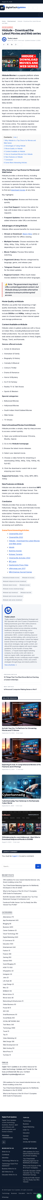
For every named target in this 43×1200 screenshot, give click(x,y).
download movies (18, 190)
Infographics (7, 971)
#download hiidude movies (11, 577)
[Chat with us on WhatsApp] (39, 1196)
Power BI (6, 1008)
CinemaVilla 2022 (16, 537)
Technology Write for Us (10, 1160)
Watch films (27, 234)
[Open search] (30, 8)
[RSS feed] (4, 1142)
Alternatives (7, 917)
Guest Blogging (8, 964)
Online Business (8, 1004)
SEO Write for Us (7, 1172)
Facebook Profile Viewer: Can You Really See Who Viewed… (31, 1180)
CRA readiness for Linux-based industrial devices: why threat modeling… (31, 1154)
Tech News (7, 1024)
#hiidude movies (25, 585)
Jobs (4, 977)
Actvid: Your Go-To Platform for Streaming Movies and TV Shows (19, 729)
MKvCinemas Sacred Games (20, 572)
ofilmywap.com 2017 (17, 568)
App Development (9, 920)
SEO (4, 1011)
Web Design (7, 1041)
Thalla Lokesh (13, 38)
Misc (4, 987)
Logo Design (7, 984)
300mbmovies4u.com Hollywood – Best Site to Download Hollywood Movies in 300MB (21, 838)
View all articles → (10, 665)
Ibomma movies (15, 551)
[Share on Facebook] (3, 44)
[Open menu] (41, 15)
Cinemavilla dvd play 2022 (19, 558)
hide (15, 137)
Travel (5, 1031)
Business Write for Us (9, 1168)
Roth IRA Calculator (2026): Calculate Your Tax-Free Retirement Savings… (32, 1173)
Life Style (6, 981)
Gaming (5, 957)
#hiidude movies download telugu (13, 589)
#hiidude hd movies (28, 577)
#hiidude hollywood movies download (14, 581)
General (5, 960)
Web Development (9, 1045)
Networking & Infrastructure (12, 1001)
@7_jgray (12, 561)
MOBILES (6, 991)
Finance (5, 954)
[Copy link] (20, 44)
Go (38, 866)
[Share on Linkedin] (11, 44)
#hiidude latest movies (10, 585)
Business (6, 927)
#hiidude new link (26, 592)
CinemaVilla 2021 (16, 534)
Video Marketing (8, 1038)
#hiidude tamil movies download (13, 596)
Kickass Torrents (15, 554)
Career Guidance (8, 930)
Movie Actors (7, 994)
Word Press (7, 1051)
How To (29, 1193)
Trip (4, 1034)
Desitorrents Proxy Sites (18, 565)
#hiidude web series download (12, 600)
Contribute (5, 1154)
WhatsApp (5, 1197)
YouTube (6, 1055)
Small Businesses (9, 1014)
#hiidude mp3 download (10, 592)
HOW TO (6, 967)
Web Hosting (7, 1048)
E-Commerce (7, 940)
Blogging (6, 924)
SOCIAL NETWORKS (9, 1021)
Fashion (5, 950)
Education (6, 944)
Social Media (7, 1018)
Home (4, 21)
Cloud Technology (9, 934)
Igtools (11, 547)
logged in (15, 856)
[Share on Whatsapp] (15, 44)
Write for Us (6, 1151)
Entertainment (12, 21)
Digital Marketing (8, 937)
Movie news (7, 998)
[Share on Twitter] (7, 44)
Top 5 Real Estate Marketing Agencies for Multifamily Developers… (31, 1161)
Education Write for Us (9, 1174)
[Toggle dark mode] (35, 8)
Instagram (6, 974)
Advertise (5, 1157)
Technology (7, 1028)
